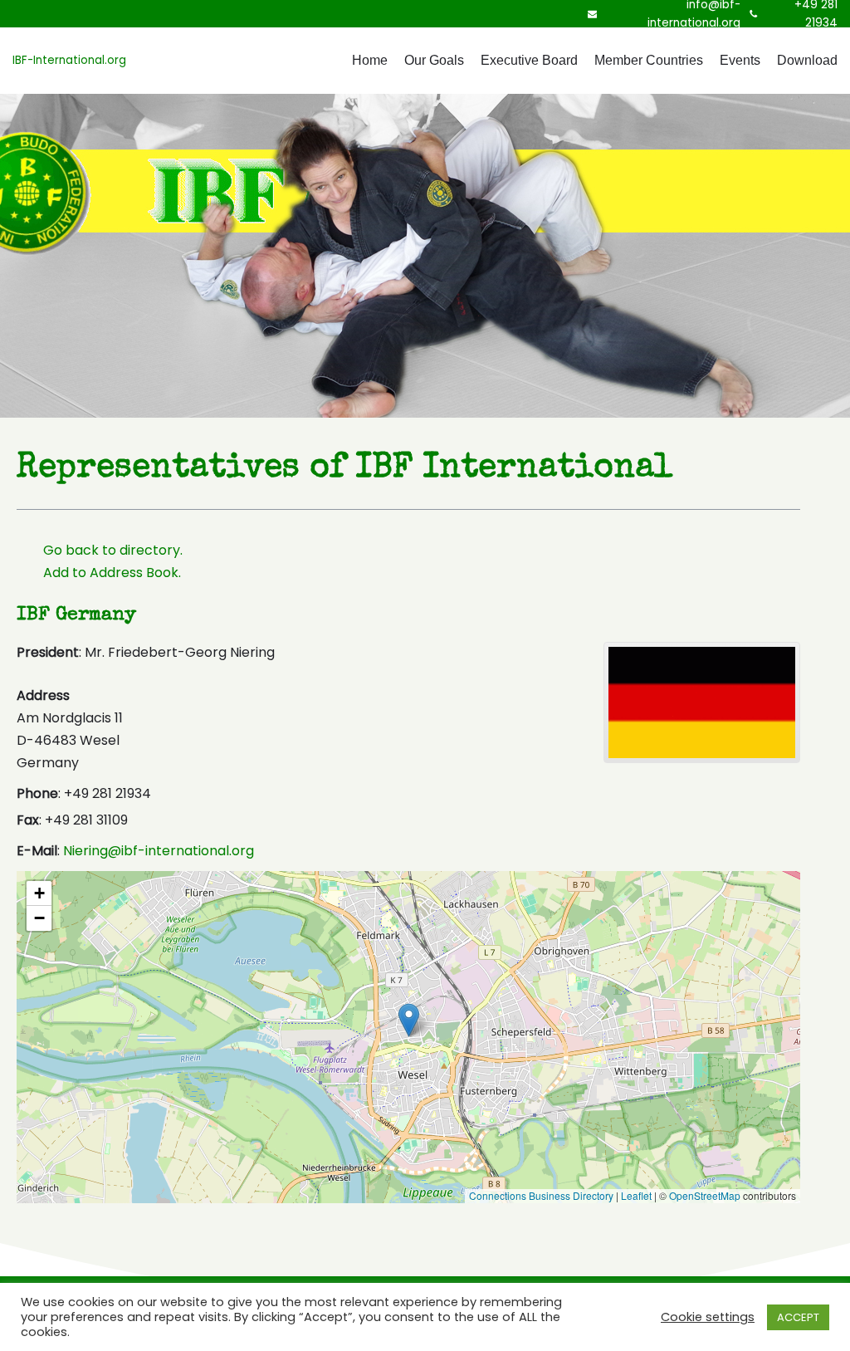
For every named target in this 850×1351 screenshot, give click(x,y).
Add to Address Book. (112, 572)
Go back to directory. (113, 550)
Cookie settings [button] (708, 1316)
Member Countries (648, 60)
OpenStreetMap (704, 1195)
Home (370, 60)
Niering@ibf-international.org (158, 850)
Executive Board (529, 60)
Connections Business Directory (541, 1195)
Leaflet (636, 1195)
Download (807, 60)
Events (740, 60)
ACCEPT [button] (798, 1317)
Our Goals (434, 60)
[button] (408, 1020)
